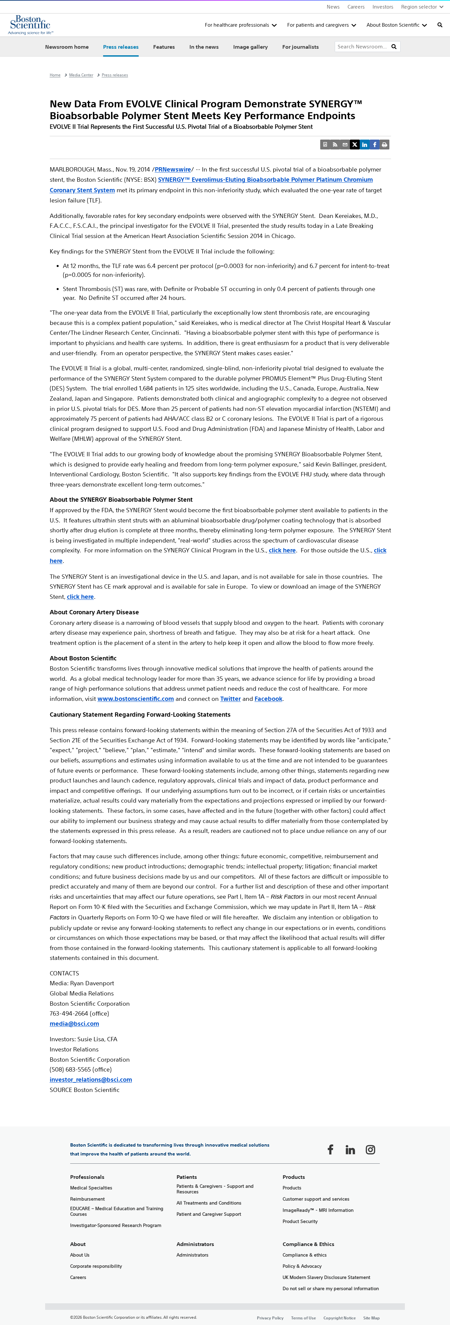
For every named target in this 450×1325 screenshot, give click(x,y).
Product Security (300, 1221)
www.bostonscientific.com (136, 698)
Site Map (371, 1317)
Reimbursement (87, 1199)
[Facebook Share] (375, 144)
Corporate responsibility (96, 1266)
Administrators (193, 1255)
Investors (383, 7)
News (333, 7)
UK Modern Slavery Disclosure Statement (326, 1277)
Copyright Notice (339, 1317)
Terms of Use (303, 1317)
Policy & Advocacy (302, 1266)
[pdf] (325, 144)
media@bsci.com (74, 1023)
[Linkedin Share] (365, 144)
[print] (384, 144)
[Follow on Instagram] (370, 1149)
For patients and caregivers (318, 25)
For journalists (300, 46)
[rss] (335, 144)
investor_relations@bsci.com (91, 1079)
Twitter (230, 698)
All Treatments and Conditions (209, 1203)
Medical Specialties (91, 1188)
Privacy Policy (270, 1317)
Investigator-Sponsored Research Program (115, 1225)
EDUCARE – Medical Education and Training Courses (116, 1211)
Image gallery (250, 46)
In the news (204, 46)
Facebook (268, 698)
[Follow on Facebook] (330, 1149)
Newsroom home (67, 46)
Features (164, 46)
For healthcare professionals (237, 25)
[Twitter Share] (355, 144)
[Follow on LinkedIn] (350, 1149)
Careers (356, 7)
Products (292, 1188)
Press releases (121, 46)
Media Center (81, 75)
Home (55, 75)
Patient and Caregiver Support (209, 1214)
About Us (80, 1255)
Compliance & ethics (305, 1255)
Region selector (419, 7)
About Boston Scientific (393, 25)
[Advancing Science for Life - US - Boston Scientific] (31, 25)
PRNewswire (173, 169)
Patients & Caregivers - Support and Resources (215, 1189)
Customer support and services (316, 1199)
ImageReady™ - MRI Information (318, 1210)
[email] (345, 144)
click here (282, 550)
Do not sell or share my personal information (331, 1288)
